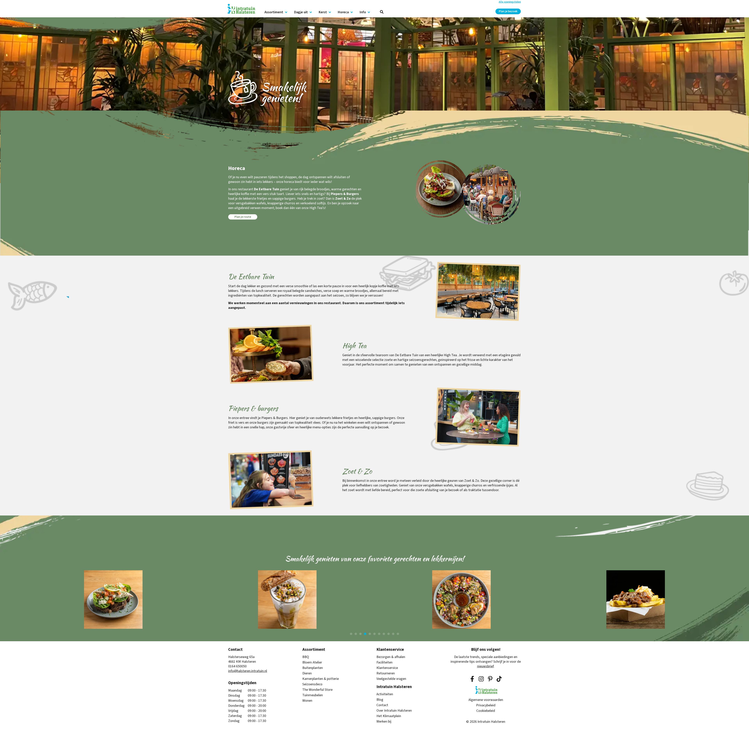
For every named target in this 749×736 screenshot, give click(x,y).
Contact (382, 705)
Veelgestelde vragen (391, 679)
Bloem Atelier (312, 662)
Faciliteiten (384, 662)
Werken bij (383, 722)
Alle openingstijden (510, 2)
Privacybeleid (485, 705)
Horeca (343, 12)
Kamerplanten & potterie (320, 679)
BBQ (305, 657)
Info (363, 12)
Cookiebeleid (485, 711)
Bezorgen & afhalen (390, 657)
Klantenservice (387, 668)
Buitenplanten (312, 668)
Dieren (307, 673)
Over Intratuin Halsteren (394, 711)
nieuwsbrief (485, 666)
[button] (351, 634)
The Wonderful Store (317, 690)
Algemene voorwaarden (486, 700)
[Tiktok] (499, 679)
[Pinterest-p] (490, 679)
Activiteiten (384, 694)
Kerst (323, 12)
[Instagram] (481, 679)
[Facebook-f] (472, 679)
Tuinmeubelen (312, 695)
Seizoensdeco (312, 684)
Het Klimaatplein (388, 716)
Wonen (307, 701)
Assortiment (273, 12)
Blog (379, 700)
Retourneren (385, 673)
